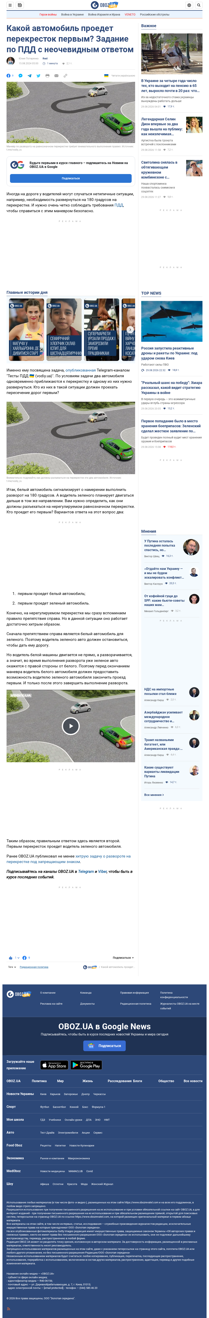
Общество (166, 1081)
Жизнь (87, 1081)
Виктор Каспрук (153, 583)
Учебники (55, 1119)
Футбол (44, 1106)
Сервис (97, 1132)
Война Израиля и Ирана (104, 14)
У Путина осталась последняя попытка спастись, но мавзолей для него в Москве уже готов (160, 545)
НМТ (107, 1119)
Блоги (137, 1081)
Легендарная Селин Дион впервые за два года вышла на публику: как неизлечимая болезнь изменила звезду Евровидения (162, 126)
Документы (87, 1003)
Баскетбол (59, 1106)
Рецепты (45, 1145)
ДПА (88, 1119)
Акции (86, 1132)
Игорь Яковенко (153, 782)
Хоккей (74, 1106)
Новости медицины (52, 1171)
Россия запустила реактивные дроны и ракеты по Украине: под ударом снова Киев (169, 353)
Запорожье (71, 1094)
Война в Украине (72, 14)
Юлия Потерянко (29, 58)
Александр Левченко (156, 727)
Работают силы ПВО (155, 364)
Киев (43, 1094)
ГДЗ (42, 1119)
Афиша (44, 1184)
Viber (102, 871)
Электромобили (68, 1132)
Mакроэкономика (79, 1158)
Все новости (193, 1081)
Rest (45, 58)
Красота (72, 1184)
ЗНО (97, 1119)
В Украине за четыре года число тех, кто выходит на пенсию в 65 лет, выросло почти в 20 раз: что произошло (169, 86)
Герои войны (48, 14)
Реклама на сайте (51, 1003)
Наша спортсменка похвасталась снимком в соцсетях (158, 187)
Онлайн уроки (73, 1119)
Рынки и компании (52, 1158)
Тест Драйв (47, 1132)
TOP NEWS (151, 293)
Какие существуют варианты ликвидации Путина (161, 772)
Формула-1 (98, 1106)
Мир (60, 1081)
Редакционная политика (34, 967)
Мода (84, 1184)
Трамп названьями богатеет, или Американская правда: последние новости (162, 744)
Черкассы (99, 1094)
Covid (89, 1171)
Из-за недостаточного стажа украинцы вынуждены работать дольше (167, 99)
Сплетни (58, 1184)
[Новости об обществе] (90, 968)
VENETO (130, 14)
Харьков (55, 1094)
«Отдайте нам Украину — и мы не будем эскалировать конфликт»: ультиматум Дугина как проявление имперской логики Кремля (164, 573)
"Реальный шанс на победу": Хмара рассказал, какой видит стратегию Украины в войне (171, 388)
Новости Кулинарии (81, 1145)
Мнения (148, 531)
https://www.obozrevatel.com (141, 1202)
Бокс (85, 1106)
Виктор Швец (151, 556)
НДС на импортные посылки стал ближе (160, 691)
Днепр (85, 1094)
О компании (48, 992)
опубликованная (81, 370)
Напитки (60, 1145)
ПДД (119, 205)
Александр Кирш (154, 700)
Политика (39, 1081)
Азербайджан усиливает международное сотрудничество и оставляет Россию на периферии (163, 716)
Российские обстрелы (154, 14)
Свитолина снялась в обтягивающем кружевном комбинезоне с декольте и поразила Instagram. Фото (159, 170)
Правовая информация (134, 992)
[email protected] (53, 1287)
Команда (85, 992)
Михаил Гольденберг (156, 611)
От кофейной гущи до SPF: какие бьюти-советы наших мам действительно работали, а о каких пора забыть (164, 600)
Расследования (120, 1081)
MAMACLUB (76, 1171)
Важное (148, 25)
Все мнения (152, 795)
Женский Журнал (102, 1184)
